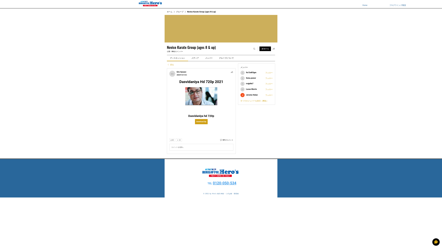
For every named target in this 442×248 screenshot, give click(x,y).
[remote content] (201, 96)
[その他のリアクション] (179, 140)
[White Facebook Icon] (434, 5)
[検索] (254, 48)
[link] (177, 58)
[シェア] (232, 72)
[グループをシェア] (273, 48)
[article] (201, 111)
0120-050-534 (224, 183)
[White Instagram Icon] (437, 5)
